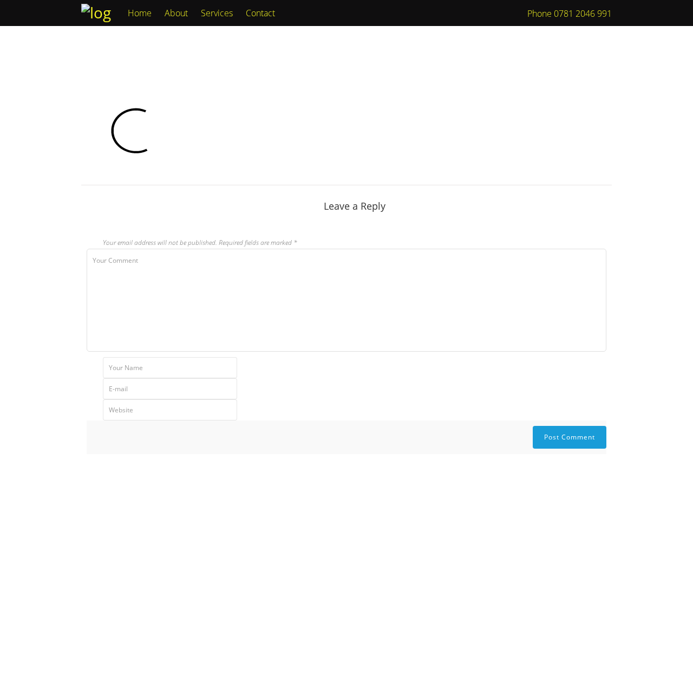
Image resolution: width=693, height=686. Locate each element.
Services (217, 13)
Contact (260, 13)
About (176, 13)
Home (140, 13)
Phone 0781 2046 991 (569, 14)
